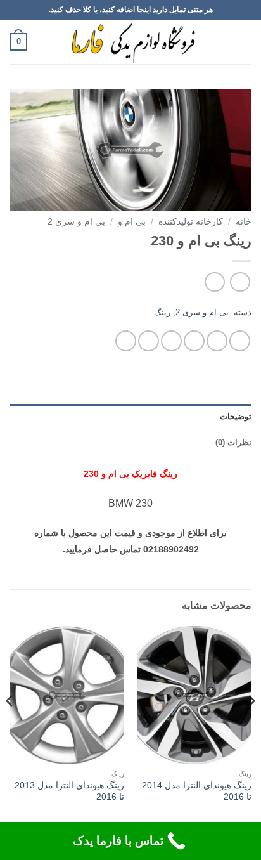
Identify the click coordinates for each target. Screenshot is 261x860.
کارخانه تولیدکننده (190, 221)
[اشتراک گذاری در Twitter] (194, 340)
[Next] (10, 726)
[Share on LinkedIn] (125, 340)
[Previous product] (214, 282)
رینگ (162, 312)
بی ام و (132, 221)
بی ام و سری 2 (76, 221)
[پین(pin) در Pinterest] (148, 340)
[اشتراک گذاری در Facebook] (217, 340)
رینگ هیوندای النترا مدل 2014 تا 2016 (196, 791)
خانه (243, 221)
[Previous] (250, 726)
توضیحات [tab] (235, 416)
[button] (243, 41)
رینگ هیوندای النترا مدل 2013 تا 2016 (69, 791)
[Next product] (240, 282)
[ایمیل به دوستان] (171, 340)
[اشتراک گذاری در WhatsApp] (239, 340)
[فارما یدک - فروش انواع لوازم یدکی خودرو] (131, 41)
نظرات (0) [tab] (233, 442)
